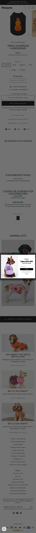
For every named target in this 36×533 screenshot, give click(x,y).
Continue (26, 269)
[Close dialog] (34, 256)
